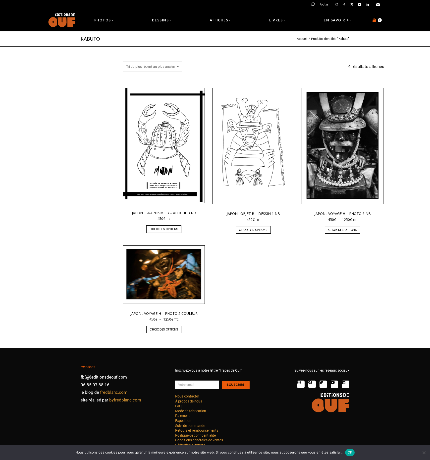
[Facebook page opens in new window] (344, 4)
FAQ (178, 406)
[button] (74, 4)
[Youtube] (334, 384)
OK (350, 452)
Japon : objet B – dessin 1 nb (253, 213)
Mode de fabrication (190, 411)
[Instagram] (301, 384)
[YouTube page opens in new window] (359, 4)
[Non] (423, 452)
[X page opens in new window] (352, 4)
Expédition (183, 421)
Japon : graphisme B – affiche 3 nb (164, 212)
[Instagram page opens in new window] (336, 4)
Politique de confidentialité (195, 435)
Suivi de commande (190, 426)
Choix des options (164, 229)
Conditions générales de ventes (199, 440)
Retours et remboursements (196, 430)
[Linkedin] (345, 384)
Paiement (182, 416)
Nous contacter (187, 396)
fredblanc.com (113, 392)
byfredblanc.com (125, 399)
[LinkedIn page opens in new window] (367, 4)
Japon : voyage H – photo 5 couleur (164, 313)
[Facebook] (312, 384)
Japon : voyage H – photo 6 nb (343, 213)
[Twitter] (323, 384)
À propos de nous (188, 401)
